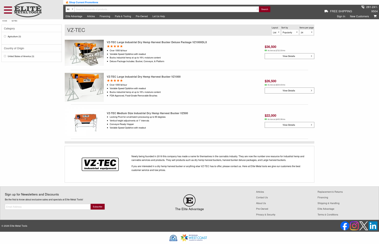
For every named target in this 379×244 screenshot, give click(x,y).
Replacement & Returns (330, 191)
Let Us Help (158, 16)
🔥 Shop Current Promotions (82, 2)
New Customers (359, 16)
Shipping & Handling (328, 203)
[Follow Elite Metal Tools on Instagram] (354, 225)
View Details (289, 56)
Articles (91, 16)
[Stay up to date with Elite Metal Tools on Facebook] (345, 225)
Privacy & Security (265, 214)
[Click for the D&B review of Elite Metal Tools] (173, 237)
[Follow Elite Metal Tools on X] (364, 225)
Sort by (284, 27)
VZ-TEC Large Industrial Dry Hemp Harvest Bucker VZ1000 (144, 76)
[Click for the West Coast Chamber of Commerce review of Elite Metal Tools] (194, 237)
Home (4, 21)
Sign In (341, 16)
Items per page (306, 27)
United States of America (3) (21, 56)
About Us (261, 203)
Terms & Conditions (328, 214)
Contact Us (262, 197)
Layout (275, 27)
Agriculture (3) (14, 36)
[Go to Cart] (375, 16)
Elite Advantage (74, 16)
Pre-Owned (142, 16)
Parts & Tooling (123, 16)
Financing (105, 16)
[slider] (115, 46)
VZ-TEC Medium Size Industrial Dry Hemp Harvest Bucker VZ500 (147, 113)
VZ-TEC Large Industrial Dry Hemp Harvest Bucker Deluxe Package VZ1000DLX (157, 42)
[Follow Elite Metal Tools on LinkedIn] (373, 225)
